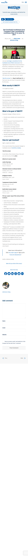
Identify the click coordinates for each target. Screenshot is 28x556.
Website (4, 334)
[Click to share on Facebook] (5, 273)
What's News (9, 19)
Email (3, 327)
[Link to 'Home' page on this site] (4, 2)
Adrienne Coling (14, 40)
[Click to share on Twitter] (9, 273)
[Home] (2, 19)
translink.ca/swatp (16, 148)
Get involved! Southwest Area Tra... (10, 22)
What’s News (17, 38)
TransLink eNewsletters (15, 254)
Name (3, 321)
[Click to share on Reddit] (19, 273)
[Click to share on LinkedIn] (12, 273)
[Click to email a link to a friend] (22, 273)
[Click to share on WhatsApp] (15, 273)
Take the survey (6, 78)
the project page (13, 252)
